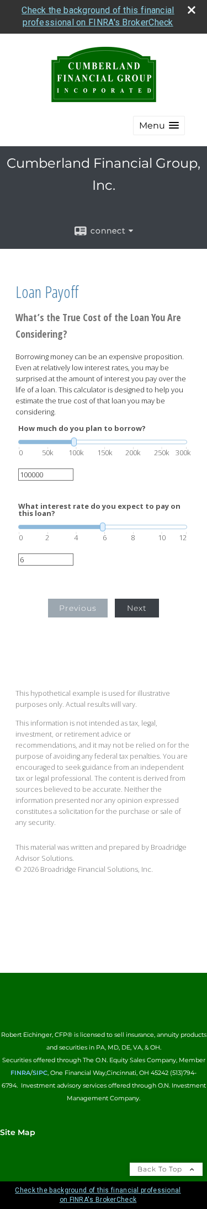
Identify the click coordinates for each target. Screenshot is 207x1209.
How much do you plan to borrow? (82, 428)
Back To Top (160, 1169)
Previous (78, 608)
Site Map (17, 1132)
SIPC (40, 1073)
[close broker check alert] (191, 10)
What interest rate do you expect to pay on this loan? (99, 510)
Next (137, 608)
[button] (159, 125)
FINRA (20, 1073)
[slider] (102, 442)
